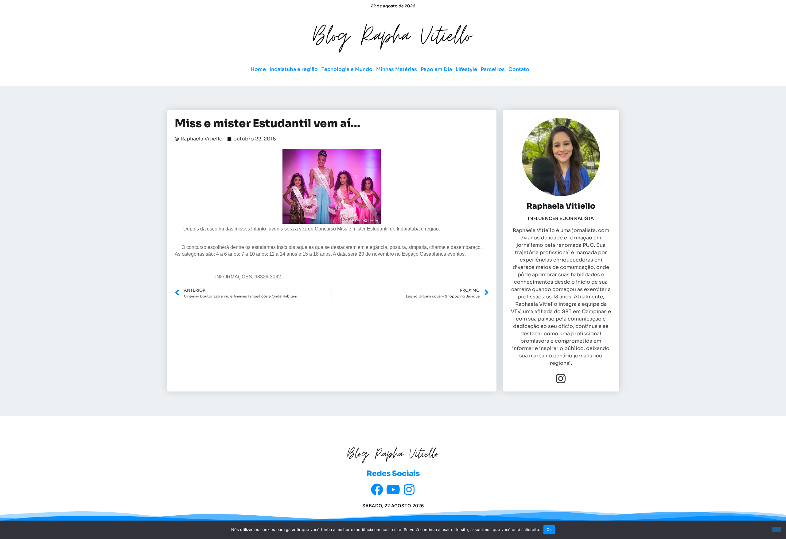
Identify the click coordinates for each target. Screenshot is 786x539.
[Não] (776, 529)
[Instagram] (560, 378)
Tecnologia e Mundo (346, 69)
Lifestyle (466, 69)
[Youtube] (393, 489)
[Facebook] (377, 489)
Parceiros (493, 69)
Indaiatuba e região (294, 69)
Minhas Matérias (396, 69)
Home (258, 69)
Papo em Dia (436, 69)
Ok (549, 529)
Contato (518, 69)
